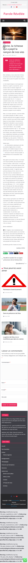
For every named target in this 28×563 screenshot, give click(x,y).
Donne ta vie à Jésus (8, 473)
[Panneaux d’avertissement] (14, 275)
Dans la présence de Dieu (12, 313)
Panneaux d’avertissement (12, 289)
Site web (4, 397)
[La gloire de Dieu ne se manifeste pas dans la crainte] (14, 323)
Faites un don (6, 476)
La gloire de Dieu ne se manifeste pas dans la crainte (13, 338)
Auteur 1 (15, 55)
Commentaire (6, 362)
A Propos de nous (7, 482)
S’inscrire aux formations (8, 465)
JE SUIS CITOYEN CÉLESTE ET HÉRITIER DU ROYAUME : (15, 5)
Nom (3, 383)
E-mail (4, 390)
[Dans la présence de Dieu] (14, 299)
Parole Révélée (14, 14)
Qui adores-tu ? (20, 263)
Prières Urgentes (7, 455)
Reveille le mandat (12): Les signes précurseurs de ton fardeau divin (13, 259)
